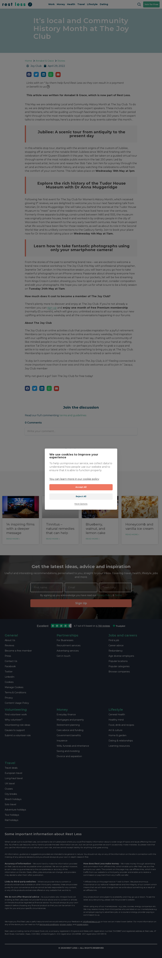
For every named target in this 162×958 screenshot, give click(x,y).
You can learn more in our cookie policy (74, 479)
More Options (81, 504)
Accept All (81, 487)
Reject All (81, 496)
